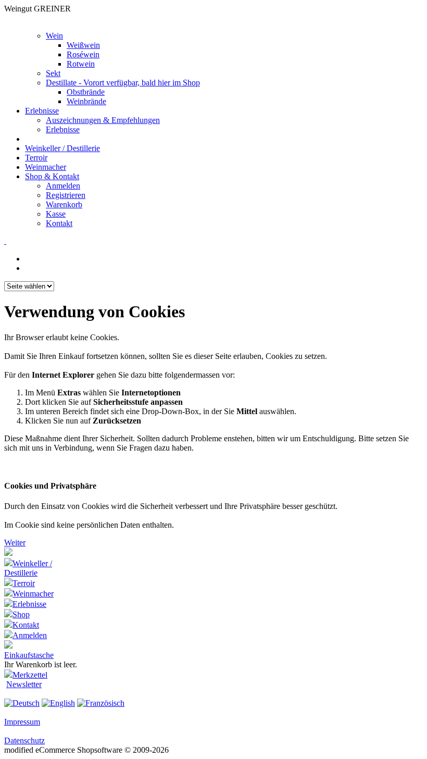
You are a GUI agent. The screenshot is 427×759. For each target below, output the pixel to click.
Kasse (56, 213)
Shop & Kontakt (52, 176)
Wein (54, 35)
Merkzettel (29, 674)
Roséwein (83, 54)
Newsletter (24, 684)
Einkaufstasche (29, 655)
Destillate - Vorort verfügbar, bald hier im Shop (123, 82)
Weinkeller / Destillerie (62, 148)
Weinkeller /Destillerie (28, 568)
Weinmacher (45, 167)
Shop (21, 614)
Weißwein (83, 45)
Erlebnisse (42, 110)
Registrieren (65, 195)
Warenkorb (64, 204)
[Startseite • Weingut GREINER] (8, 553)
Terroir (36, 157)
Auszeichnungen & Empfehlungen (103, 120)
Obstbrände (86, 92)
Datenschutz (24, 740)
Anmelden (63, 185)
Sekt (53, 73)
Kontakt (59, 223)
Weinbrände (86, 101)
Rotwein (81, 63)
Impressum (22, 721)
